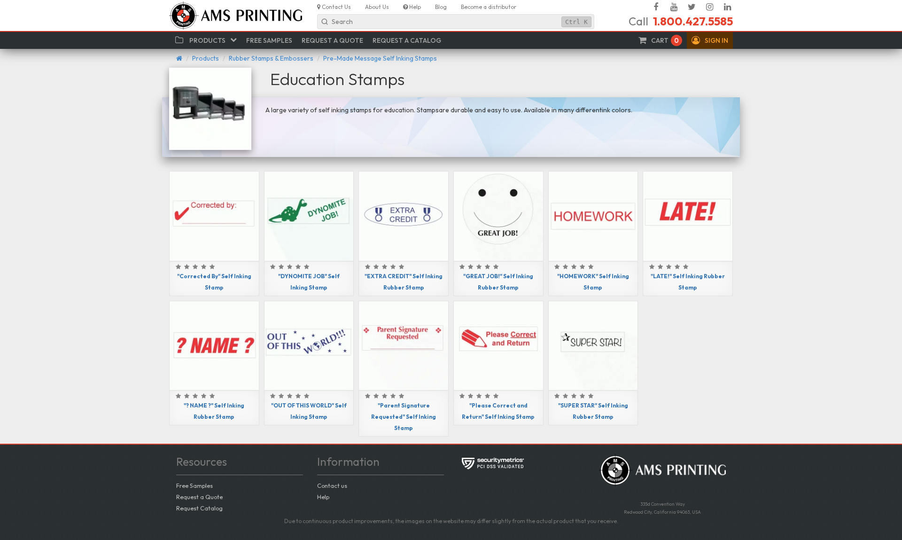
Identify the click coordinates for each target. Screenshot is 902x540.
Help (323, 497)
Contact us (332, 485)
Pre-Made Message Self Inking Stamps (380, 58)
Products (205, 58)
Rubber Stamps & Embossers (271, 58)
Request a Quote (199, 497)
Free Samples (194, 485)
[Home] (179, 58)
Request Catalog (199, 508)
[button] (710, 40)
